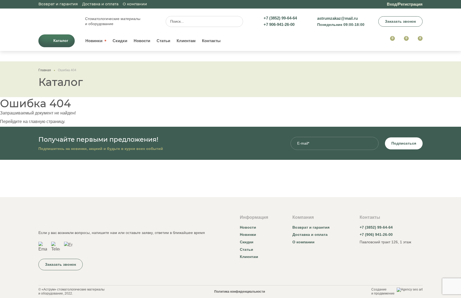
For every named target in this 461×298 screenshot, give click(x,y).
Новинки (93, 40)
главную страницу (46, 121)
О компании (135, 4)
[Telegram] (55, 247)
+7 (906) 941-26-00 (376, 234)
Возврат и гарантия (58, 4)
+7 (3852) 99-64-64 (376, 227)
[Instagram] (363, 254)
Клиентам (186, 40)
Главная (44, 70)
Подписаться (403, 143)
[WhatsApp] (42, 247)
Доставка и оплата (100, 4)
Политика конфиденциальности (239, 291)
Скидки (120, 40)
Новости (142, 40)
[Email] (68, 247)
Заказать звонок (400, 21)
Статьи (163, 40)
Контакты (211, 40)
